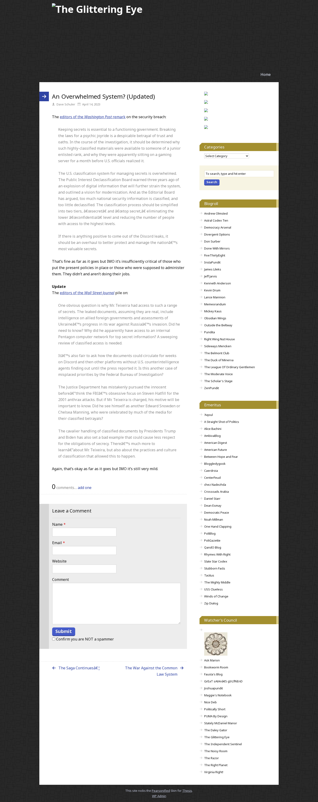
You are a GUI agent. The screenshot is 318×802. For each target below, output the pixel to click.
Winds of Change (216, 596)
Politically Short (214, 709)
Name (59, 524)
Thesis (187, 791)
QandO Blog (212, 547)
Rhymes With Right (217, 554)
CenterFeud (212, 477)
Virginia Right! (213, 772)
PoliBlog (210, 533)
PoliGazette (212, 540)
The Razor (211, 758)
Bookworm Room (216, 667)
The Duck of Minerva (218, 360)
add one (84, 487)
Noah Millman (213, 519)
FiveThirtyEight (214, 255)
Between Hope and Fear (221, 457)
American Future (215, 450)
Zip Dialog (211, 603)
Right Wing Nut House (219, 339)
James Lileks (212, 269)
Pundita (209, 332)
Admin (159, 796)
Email (58, 542)
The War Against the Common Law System (151, 671)
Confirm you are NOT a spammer (84, 639)
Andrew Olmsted (216, 213)
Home (265, 74)
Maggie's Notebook (218, 695)
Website (59, 561)
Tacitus (209, 575)
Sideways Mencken (217, 346)
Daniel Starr (212, 498)
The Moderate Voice (218, 374)
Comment (60, 579)
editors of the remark (92, 116)
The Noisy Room (215, 751)
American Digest (215, 443)
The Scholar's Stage (218, 381)
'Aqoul (208, 415)
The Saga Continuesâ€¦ (79, 668)
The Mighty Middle (217, 582)
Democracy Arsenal (217, 227)
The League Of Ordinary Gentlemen (229, 367)
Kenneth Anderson (217, 283)
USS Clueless (213, 589)
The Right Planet (215, 765)
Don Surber (212, 241)
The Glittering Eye (217, 737)
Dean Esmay (212, 505)
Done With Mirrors (217, 248)
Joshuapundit (213, 688)
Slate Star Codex (215, 561)
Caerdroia (211, 470)
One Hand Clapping (217, 526)
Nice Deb (210, 702)
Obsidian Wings (215, 318)
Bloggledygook (215, 464)
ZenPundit (211, 388)
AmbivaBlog (212, 436)
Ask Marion (212, 660)
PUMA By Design (215, 716)
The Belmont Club (216, 353)
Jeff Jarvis (210, 276)
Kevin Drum (212, 290)
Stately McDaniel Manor (220, 723)
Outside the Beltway (218, 325)
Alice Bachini (212, 429)
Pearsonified (161, 791)
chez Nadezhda (215, 484)
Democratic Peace (216, 512)
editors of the (87, 292)
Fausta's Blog (213, 674)
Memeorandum (215, 304)
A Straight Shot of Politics (221, 422)
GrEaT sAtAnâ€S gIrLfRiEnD (223, 681)
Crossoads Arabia (216, 491)
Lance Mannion (214, 297)
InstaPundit (212, 262)
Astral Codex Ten (216, 220)
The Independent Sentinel (223, 744)
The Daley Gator (215, 730)
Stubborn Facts (214, 568)
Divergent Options (217, 234)
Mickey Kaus (213, 311)
